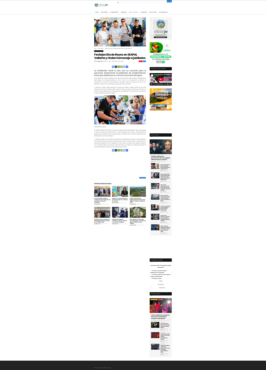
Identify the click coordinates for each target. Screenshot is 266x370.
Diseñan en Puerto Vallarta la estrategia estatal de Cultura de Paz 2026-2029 (102, 221)
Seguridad (123, 12)
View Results (161, 284)
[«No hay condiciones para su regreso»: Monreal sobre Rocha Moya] (155, 207)
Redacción (154, 161)
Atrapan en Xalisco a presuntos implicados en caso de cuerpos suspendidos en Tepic (165, 349)
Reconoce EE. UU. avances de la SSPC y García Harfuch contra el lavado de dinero (165, 198)
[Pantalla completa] (170, 84)
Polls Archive (162, 287)
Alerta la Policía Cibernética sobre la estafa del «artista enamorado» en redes (165, 228)
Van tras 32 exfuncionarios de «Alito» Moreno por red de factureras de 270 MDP (165, 187)
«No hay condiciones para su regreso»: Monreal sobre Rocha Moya (165, 208)
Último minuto (163, 12)
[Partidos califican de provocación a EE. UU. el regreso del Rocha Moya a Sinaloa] (161, 146)
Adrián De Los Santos (157, 320)
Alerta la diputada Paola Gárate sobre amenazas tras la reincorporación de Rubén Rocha (165, 176)
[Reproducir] (151, 84)
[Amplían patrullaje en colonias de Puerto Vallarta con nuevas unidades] (120, 212)
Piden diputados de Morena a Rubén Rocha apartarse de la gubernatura (165, 166)
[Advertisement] (120, 164)
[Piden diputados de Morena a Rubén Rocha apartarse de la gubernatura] (155, 166)
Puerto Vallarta (133, 12)
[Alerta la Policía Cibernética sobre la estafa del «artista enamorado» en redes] (155, 227)
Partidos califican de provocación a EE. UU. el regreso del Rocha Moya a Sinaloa (160, 157)
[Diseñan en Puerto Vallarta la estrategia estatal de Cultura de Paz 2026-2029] (102, 212)
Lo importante (114, 12)
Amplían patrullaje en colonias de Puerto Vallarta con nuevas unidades (119, 221)
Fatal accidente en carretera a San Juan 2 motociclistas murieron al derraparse (160, 316)
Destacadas (104, 12)
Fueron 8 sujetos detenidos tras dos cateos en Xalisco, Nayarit (165, 325)
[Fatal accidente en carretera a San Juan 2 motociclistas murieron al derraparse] (161, 305)
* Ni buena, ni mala (156, 278)
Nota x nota (153, 12)
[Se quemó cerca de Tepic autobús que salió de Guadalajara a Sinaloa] (155, 335)
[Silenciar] (167, 84)
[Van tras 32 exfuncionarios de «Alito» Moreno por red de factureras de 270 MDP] (155, 186)
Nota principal (154, 299)
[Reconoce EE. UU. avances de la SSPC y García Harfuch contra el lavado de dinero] (155, 197)
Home (95, 48)
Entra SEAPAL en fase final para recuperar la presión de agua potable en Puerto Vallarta (138, 221)
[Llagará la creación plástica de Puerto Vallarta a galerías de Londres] (120, 191)
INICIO (97, 12)
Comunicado (100, 61)
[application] (161, 79)
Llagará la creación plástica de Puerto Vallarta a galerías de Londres (120, 200)
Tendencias (144, 12)
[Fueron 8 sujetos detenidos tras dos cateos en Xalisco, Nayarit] (155, 325)
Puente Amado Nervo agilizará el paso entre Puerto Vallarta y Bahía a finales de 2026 (137, 200)
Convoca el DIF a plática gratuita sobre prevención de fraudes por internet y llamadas (102, 200)
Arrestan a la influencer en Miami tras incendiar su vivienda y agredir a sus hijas (165, 218)
